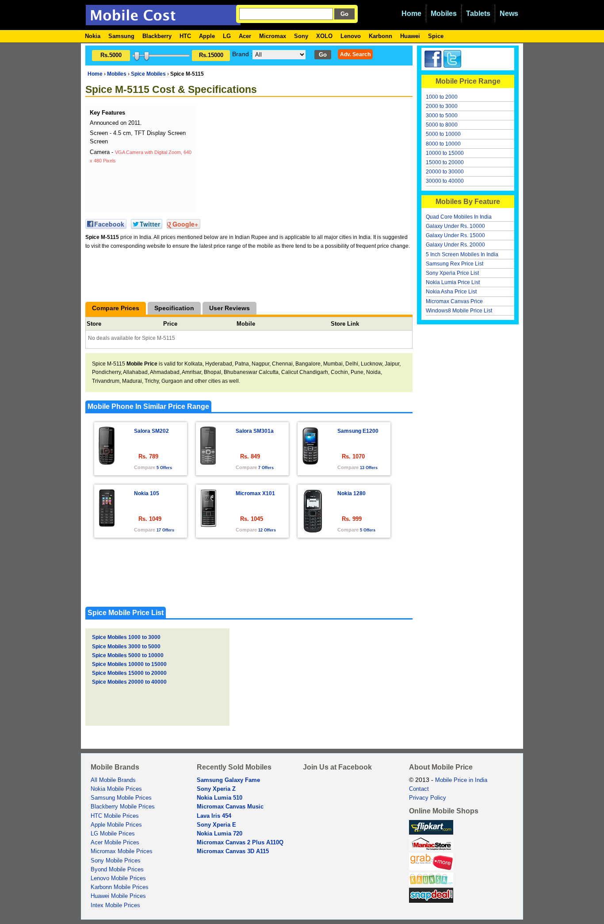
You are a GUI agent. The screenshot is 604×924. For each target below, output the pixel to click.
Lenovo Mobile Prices (118, 878)
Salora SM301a (255, 431)
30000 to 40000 (445, 181)
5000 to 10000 (443, 134)
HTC (185, 36)
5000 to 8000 (442, 125)
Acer (245, 36)
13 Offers (369, 468)
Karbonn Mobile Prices (120, 887)
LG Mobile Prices (113, 834)
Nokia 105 (146, 493)
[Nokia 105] (107, 524)
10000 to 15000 (445, 153)
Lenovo (350, 36)
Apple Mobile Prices (116, 825)
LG (227, 36)
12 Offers (267, 530)
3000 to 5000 (442, 115)
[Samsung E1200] (310, 462)
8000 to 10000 (443, 144)
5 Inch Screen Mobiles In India (462, 254)
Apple (207, 36)
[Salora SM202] (107, 462)
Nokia (92, 36)
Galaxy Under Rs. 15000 (455, 235)
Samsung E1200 (357, 431)
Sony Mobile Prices (116, 861)
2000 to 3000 (442, 106)
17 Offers (165, 530)
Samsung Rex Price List (454, 264)
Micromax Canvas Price (454, 301)
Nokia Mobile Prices (116, 789)
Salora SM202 (151, 431)
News (509, 13)
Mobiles (444, 13)
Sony (301, 36)
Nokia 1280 (351, 493)
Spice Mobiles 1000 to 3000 (126, 637)
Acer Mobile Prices (115, 842)
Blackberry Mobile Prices (123, 807)
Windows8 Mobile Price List (459, 311)
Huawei (410, 36)
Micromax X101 (255, 493)
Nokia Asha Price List (451, 292)
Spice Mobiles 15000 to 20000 (129, 673)
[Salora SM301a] (208, 462)
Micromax (272, 36)
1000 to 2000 (442, 97)
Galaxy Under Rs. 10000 (455, 226)
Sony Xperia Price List (452, 273)
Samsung (121, 36)
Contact (419, 789)
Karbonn (380, 36)
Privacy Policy (427, 798)
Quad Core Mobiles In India (459, 217)
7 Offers (266, 468)
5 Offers (164, 468)
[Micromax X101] (208, 524)
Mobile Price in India (461, 780)
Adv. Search (355, 54)
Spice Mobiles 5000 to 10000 (128, 655)
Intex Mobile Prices (115, 905)
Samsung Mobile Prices (121, 798)
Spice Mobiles (148, 74)
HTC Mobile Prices (115, 816)
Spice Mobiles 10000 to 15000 (129, 664)
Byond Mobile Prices (117, 869)
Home (411, 13)
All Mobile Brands (113, 780)
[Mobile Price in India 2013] (163, 21)
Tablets (478, 13)
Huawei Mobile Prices (118, 896)
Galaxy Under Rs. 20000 (455, 245)
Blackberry (157, 36)
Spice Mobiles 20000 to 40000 (129, 682)
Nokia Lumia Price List (453, 282)
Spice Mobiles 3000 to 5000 (126, 646)
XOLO (324, 36)
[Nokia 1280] (313, 531)
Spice (435, 36)
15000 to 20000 (445, 162)
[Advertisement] (264, 161)
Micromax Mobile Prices (122, 851)
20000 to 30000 (445, 172)
